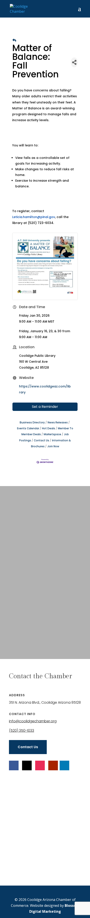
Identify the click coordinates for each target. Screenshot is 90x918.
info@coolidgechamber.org (33, 721)
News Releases (58, 422)
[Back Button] (14, 40)
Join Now (53, 446)
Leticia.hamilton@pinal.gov (33, 217)
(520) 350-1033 (21, 730)
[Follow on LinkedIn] (64, 765)
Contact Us (41, 440)
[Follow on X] (27, 765)
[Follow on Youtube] (53, 765)
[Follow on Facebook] (14, 765)
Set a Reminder (45, 406)
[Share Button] (74, 62)
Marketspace (52, 434)
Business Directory (32, 422)
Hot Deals (48, 428)
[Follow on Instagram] (40, 765)
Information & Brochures (51, 443)
